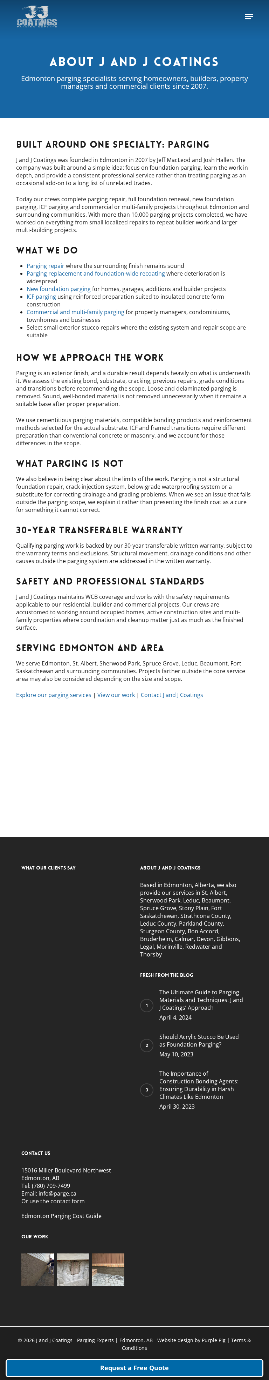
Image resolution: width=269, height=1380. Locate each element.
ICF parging (41, 296)
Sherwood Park (160, 900)
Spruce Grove (158, 908)
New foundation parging (59, 289)
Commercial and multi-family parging (75, 312)
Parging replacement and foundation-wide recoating (96, 273)
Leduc (191, 900)
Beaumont (215, 900)
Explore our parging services (53, 695)
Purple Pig (214, 1340)
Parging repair (45, 266)
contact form (67, 1201)
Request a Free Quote (134, 1368)
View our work (116, 695)
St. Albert (213, 893)
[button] (249, 16)
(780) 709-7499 (51, 1186)
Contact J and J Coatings (172, 695)
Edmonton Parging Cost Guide (61, 1216)
